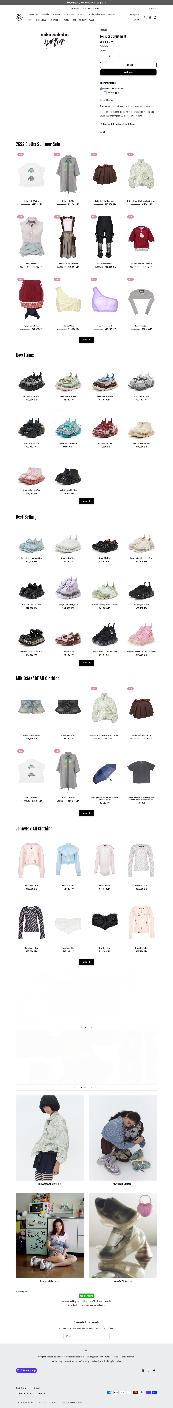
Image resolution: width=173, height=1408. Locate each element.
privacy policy (92, 1357)
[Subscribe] (106, 1336)
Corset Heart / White (68, 948)
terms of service (128, 1357)
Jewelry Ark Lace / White (68, 558)
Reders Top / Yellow (68, 326)
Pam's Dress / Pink (31, 263)
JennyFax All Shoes (121, 1281)
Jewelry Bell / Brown (68, 652)
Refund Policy (57, 1361)
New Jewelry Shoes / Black (141, 605)
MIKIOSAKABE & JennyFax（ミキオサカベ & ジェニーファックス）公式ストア (45, 1402)
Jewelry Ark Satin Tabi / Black (68, 490)
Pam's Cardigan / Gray (141, 326)
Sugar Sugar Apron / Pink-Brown (68, 263)
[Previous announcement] (59, 8)
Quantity (103, 51)
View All (86, 1008)
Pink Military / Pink (105, 886)
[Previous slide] (75, 1027)
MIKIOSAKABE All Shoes (122, 1184)
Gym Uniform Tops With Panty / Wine (141, 263)
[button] (110, 14)
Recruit (116, 1357)
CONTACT (108, 1357)
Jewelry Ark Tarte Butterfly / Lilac (68, 605)
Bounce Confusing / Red (105, 443)
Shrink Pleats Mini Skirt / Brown (104, 201)
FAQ (101, 1357)
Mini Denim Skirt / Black (68, 735)
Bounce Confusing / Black (31, 443)
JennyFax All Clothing (48, 1281)
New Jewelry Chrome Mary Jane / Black (31, 652)
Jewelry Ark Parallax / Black (31, 396)
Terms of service (70, 1361)
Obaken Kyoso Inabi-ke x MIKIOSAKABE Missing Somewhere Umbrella (105, 799)
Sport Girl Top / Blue (68, 886)
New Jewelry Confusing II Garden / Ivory (141, 558)
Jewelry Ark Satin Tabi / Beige (141, 443)
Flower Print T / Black (31, 948)
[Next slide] (91, 1027)
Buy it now (128, 72)
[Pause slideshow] (98, 1027)
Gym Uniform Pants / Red (31, 326)
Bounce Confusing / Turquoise (68, 443)
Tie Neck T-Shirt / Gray (68, 201)
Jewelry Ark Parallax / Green (68, 396)
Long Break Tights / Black (104, 263)
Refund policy (84, 1361)
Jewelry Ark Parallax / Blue (105, 396)
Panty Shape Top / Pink (31, 886)
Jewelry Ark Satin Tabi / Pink (31, 490)
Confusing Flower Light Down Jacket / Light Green (141, 201)
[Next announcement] (114, 8)
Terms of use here (134, 115)
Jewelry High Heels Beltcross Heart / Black (105, 652)
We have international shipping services (106, 1361)
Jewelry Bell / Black (105, 558)
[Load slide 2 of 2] (85, 1027)
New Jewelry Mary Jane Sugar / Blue (31, 558)
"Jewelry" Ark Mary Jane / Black (31, 605)
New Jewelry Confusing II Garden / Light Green (105, 605)
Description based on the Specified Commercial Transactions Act (61, 1357)
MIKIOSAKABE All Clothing (48, 1184)
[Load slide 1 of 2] (81, 1027)
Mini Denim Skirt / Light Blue (31, 735)
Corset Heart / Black (105, 948)
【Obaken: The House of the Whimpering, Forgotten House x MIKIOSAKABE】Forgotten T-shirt (141, 799)
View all (86, 340)
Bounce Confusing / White (141, 396)
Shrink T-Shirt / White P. (31, 201)
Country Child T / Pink (141, 948)
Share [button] (105, 132)
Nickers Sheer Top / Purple (104, 326)
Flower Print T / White (141, 886)
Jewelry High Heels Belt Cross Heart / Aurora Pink (141, 652)
